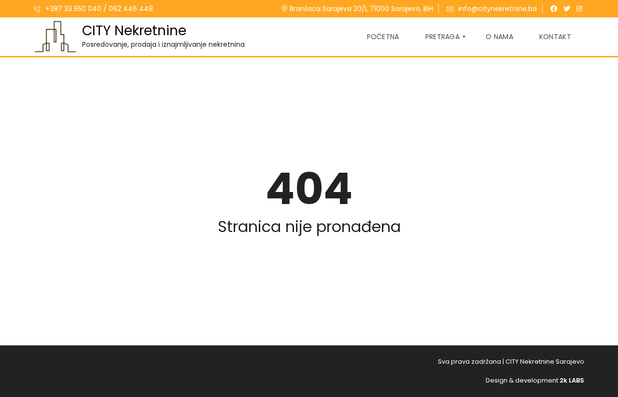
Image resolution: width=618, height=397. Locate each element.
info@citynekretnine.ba (497, 9)
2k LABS (572, 380)
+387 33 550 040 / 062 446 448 (98, 9)
